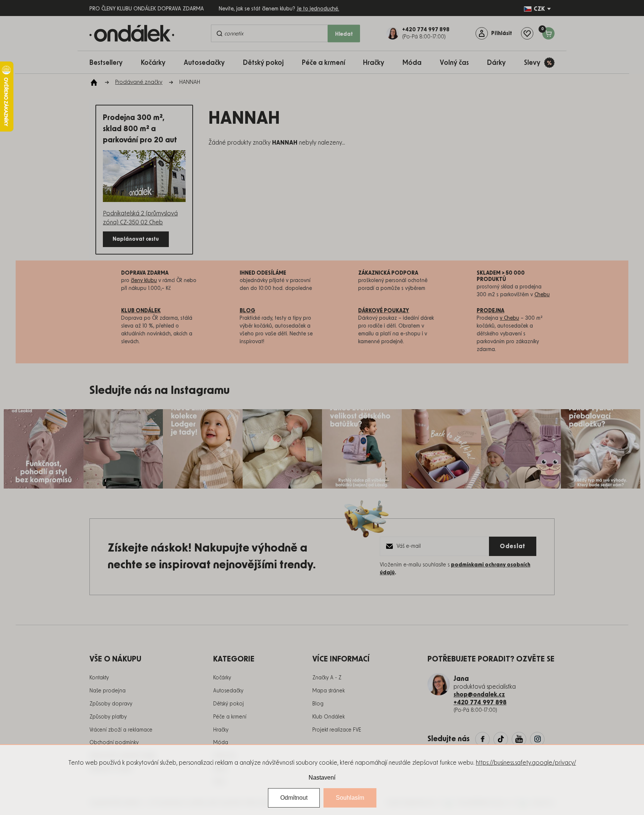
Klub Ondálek (328, 717)
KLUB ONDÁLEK (141, 310)
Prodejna (490, 310)
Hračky (220, 730)
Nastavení (322, 777)
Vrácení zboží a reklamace (120, 730)
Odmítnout (293, 798)
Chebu (542, 294)
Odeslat (512, 546)
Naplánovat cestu (136, 239)
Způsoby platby (108, 717)
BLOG (247, 310)
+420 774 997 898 (480, 702)
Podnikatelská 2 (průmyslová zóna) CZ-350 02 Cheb (140, 218)
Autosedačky (228, 691)
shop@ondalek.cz (479, 695)
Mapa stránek (328, 691)
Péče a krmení (229, 717)
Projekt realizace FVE (336, 730)
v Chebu (509, 318)
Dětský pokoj (228, 704)
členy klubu (144, 280)
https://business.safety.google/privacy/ (526, 763)
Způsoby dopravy (110, 704)
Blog (317, 704)
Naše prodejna (107, 691)
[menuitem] (109, 62)
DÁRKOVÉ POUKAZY (383, 310)
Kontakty (99, 677)
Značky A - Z (326, 677)
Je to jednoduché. (318, 9)
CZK (539, 9)
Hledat (344, 34)
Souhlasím (350, 798)
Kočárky (222, 677)
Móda (220, 742)
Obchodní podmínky (114, 742)
